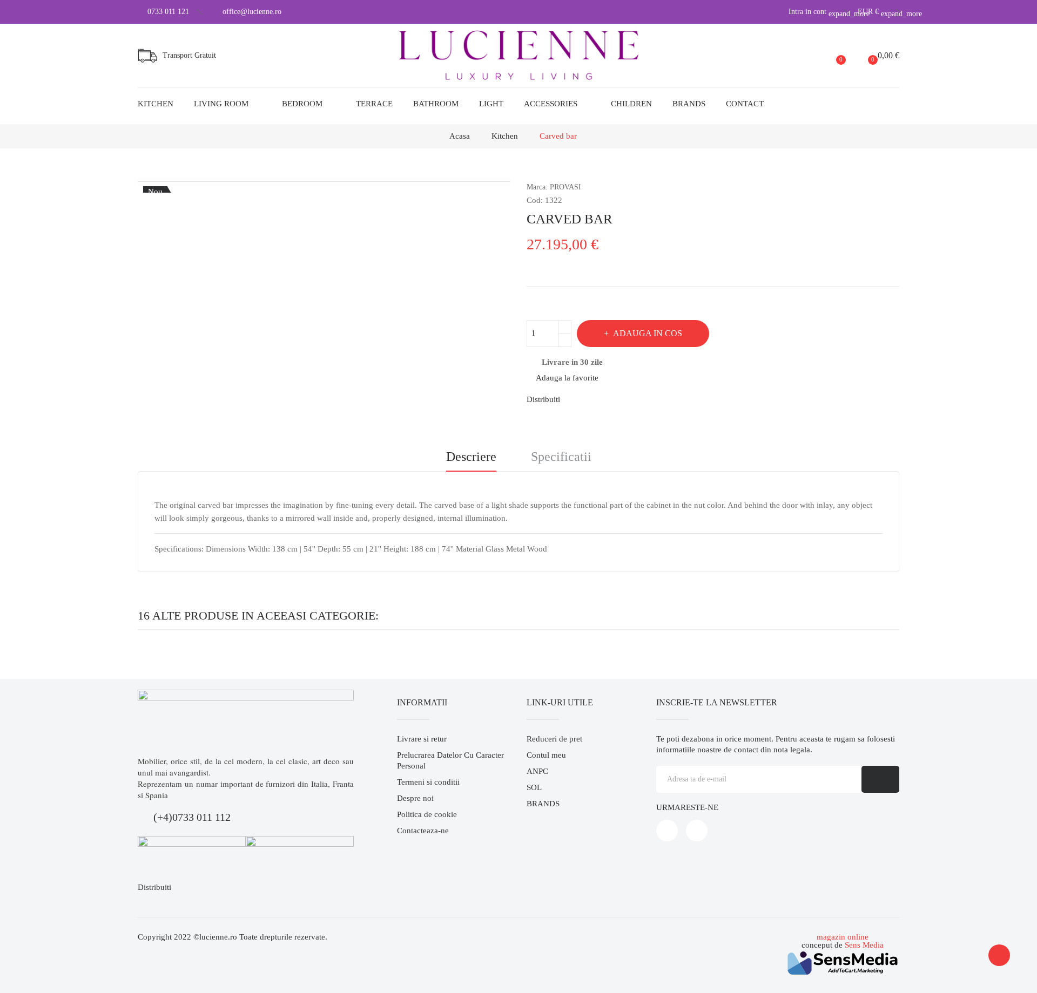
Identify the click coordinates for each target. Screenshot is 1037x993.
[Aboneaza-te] (880, 779)
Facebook (667, 830)
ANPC (537, 771)
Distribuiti (574, 399)
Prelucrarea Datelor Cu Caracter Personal (450, 760)
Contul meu (546, 755)
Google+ (611, 399)
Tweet (593, 399)
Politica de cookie (427, 814)
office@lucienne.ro (252, 12)
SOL (534, 787)
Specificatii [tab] (561, 457)
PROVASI (565, 187)
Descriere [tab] (471, 457)
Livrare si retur (422, 738)
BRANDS (543, 803)
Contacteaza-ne (423, 830)
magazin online (842, 937)
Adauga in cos (647, 333)
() (841, 59)
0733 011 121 (168, 12)
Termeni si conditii (428, 782)
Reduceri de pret (554, 738)
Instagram (697, 830)
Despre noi (415, 798)
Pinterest (630, 399)
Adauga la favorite (567, 377)
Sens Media (864, 945)
